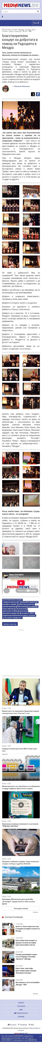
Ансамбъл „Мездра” (10, 604)
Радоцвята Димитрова (30, 602)
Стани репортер (22, 1013)
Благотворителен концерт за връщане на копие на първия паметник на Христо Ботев (26, 943)
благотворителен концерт (12, 600)
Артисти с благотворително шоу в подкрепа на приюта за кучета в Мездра (28, 929)
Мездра (21, 29)
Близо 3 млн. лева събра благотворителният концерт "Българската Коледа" (26, 971)
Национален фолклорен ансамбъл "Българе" (19, 615)
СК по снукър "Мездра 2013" (12, 618)
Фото (33, 29)
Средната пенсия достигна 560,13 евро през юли (19, 749)
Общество (18, 31)
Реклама (21, 1017)
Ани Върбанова (21, 609)
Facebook (23, 1025)
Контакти (13, 1025)
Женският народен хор (11, 613)
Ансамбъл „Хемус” (27, 613)
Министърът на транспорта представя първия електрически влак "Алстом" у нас (20, 712)
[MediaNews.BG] (21, 5)
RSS (32, 1025)
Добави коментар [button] (10, 624)
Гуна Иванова (33, 606)
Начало (21, 1003)
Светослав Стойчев (10, 611)
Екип (21, 1010)
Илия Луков (23, 611)
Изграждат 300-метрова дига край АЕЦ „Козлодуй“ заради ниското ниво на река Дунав (18, 901)
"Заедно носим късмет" (11, 602)
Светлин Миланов (9, 606)
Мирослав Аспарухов (26, 604)
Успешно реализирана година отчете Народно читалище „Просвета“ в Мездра (26, 957)
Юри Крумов (22, 606)
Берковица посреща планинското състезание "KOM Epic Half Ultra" (20, 825)
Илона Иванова (8, 609)
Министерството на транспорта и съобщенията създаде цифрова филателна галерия (21, 787)
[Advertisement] (21, 652)
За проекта (21, 1006)
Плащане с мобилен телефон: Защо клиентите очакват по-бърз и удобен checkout (20, 862)
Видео (11, 31)
